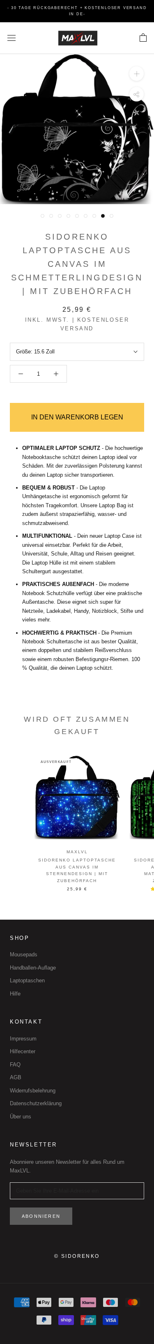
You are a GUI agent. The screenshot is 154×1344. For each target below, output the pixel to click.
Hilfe (15, 994)
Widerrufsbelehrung (32, 1090)
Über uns (20, 1116)
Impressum (23, 1039)
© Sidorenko (76, 1256)
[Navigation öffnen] (11, 38)
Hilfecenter (22, 1051)
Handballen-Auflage (33, 968)
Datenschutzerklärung (36, 1103)
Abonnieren (41, 1216)
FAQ (15, 1065)
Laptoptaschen (27, 980)
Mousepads (23, 954)
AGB (15, 1077)
